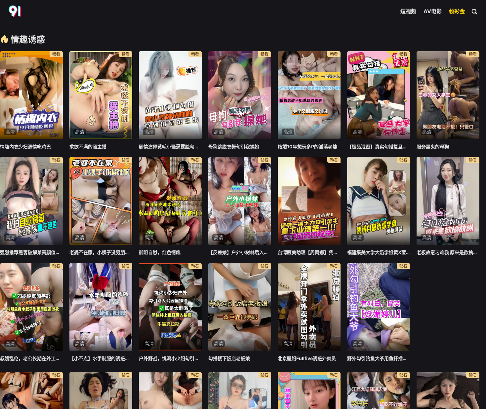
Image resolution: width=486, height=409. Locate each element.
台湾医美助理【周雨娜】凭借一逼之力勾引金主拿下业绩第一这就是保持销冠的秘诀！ (309, 252)
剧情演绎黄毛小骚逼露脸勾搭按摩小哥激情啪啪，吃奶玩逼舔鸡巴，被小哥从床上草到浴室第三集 (170, 146)
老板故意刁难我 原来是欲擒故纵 (448, 252)
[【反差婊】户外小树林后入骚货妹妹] (239, 201)
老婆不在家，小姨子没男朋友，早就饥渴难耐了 (100, 252)
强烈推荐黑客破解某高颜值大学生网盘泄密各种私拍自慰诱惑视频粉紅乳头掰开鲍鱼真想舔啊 (31, 252)
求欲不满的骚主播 (87, 146)
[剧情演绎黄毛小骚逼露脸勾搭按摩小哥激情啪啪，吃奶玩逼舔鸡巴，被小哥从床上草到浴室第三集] (170, 95)
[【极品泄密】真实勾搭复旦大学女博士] (378, 95)
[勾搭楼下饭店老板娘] (239, 307)
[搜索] (474, 11)
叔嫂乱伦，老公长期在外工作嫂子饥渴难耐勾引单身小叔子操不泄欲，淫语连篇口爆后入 (31, 358)
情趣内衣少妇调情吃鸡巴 (25, 146)
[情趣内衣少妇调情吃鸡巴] (31, 95)
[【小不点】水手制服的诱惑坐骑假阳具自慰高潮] (100, 307)
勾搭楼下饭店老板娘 (229, 358)
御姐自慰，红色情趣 (160, 252)
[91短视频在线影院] (15, 11)
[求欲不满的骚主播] (100, 95)
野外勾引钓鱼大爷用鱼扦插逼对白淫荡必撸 (378, 358)
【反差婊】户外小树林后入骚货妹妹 (239, 252)
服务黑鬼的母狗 (433, 146)
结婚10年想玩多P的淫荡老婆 (307, 146)
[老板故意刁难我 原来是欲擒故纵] (448, 201)
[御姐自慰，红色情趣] (170, 201)
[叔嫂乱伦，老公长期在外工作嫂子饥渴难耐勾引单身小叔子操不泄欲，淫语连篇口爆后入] (31, 307)
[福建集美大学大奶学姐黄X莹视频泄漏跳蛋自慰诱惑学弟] (378, 201)
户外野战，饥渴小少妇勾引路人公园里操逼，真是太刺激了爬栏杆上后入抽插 (170, 358)
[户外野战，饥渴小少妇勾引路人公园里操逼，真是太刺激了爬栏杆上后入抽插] (170, 307)
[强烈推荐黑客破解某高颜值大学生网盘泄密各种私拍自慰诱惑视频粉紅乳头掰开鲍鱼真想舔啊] (31, 201)
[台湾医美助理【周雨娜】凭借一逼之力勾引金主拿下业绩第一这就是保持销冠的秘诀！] (309, 201)
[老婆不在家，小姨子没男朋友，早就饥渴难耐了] (100, 201)
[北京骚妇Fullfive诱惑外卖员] (309, 307)
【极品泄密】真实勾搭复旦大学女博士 (378, 146)
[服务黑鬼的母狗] (448, 95)
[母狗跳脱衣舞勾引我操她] (239, 95)
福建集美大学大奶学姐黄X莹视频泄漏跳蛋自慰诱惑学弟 (378, 252)
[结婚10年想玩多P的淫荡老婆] (309, 95)
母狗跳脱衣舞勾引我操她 (233, 146)
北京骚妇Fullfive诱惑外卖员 (307, 358)
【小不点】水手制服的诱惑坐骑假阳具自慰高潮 (100, 358)
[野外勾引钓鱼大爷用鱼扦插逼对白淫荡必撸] (378, 307)
